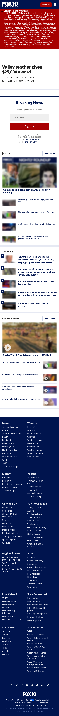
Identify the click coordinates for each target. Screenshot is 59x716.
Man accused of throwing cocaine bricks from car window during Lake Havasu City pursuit (36, 272)
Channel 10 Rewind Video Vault (10, 515)
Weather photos (34, 620)
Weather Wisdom (35, 453)
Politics (31, 473)
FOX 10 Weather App (11, 619)
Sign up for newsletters (37, 604)
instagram (21, 685)
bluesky (37, 685)
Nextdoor (6, 654)
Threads (5, 648)
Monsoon (31, 430)
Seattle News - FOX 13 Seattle (12, 570)
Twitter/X (6, 644)
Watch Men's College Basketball (36, 657)
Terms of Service (31, 141)
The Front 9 (32, 524)
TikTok (5, 634)
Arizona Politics (34, 486)
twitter (16, 685)
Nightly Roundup (9, 450)
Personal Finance (9, 487)
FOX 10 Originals (37, 503)
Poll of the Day (9, 453)
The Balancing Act (35, 514)
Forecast (31, 427)
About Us (33, 553)
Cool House (7, 520)
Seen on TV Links (9, 456)
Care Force (7, 510)
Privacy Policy (32, 139)
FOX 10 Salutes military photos (37, 609)
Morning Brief (8, 446)
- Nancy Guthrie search (12, 536)
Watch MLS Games (35, 671)
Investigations (8, 526)
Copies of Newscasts (36, 567)
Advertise (31, 557)
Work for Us (32, 587)
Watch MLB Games (36, 643)
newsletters (48, 685)
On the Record (33, 534)
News (5, 423)
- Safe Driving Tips (10, 466)
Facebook (6, 641)
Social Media (10, 627)
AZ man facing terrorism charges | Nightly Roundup (26, 191)
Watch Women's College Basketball (35, 663)
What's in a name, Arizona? (35, 545)
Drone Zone (7, 523)
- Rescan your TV (34, 583)
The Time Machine (35, 537)
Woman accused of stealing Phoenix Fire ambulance (19, 388)
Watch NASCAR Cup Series (36, 648)
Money (6, 473)
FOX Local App (8, 616)
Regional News (11, 553)
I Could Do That (34, 530)
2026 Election (33, 477)
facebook (11, 685)
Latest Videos (10, 318)
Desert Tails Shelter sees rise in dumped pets (21, 399)
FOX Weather (33, 456)
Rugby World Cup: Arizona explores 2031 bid (27, 355)
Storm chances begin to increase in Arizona (21, 362)
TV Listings (32, 580)
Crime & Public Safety (11, 433)
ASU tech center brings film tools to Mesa (20, 374)
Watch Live (46, 5)
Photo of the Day (35, 617)
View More (49, 153)
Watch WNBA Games (36, 667)
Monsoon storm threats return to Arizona (36, 212)
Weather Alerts (33, 443)
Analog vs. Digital (35, 507)
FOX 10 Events (33, 601)
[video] (29, 337)
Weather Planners (35, 440)
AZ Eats (30, 510)
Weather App (33, 446)
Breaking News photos (37, 613)
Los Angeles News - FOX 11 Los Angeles (11, 558)
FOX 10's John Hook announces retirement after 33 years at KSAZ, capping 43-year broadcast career (36, 259)
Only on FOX (9, 503)
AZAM (5, 430)
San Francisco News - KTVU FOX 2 (11, 564)
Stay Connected (37, 594)
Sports (5, 460)
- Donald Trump (34, 496)
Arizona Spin (7, 507)
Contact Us (32, 564)
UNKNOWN (32, 540)
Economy (6, 480)
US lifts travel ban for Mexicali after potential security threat (33, 237)
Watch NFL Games (35, 634)
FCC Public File (33, 573)
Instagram (6, 638)
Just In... (7, 153)
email (42, 685)
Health (5, 436)
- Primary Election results (35, 482)
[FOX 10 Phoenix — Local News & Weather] (10, 4)
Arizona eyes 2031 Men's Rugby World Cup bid (36, 200)
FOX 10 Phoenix (8, 77)
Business (6, 477)
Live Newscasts (9, 601)
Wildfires (31, 436)
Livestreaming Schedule (8, 611)
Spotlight (6, 543)
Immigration (7, 440)
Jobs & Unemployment (12, 484)
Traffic (5, 463)
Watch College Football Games (37, 639)
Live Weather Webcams (8, 605)
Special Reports (9, 539)
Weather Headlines (35, 433)
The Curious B (33, 517)
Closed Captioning (35, 560)
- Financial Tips (8, 490)
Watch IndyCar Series (36, 652)
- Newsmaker (33, 490)
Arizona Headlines (10, 427)
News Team (32, 577)
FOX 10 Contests (34, 598)
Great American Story (36, 527)
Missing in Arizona (10, 533)
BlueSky (5, 651)
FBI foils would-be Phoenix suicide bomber (36, 224)
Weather (32, 423)
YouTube (6, 631)
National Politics (34, 493)
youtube (27, 685)
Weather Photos (34, 450)
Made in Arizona (9, 529)
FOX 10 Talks (33, 520)
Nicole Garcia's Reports (25, 77)
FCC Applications (34, 570)
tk (32, 685)
